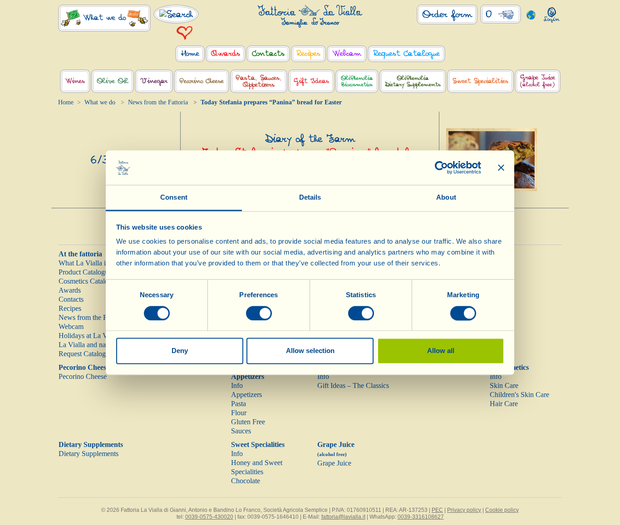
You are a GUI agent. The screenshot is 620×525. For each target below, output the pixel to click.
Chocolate (245, 481)
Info (237, 385)
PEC (437, 510)
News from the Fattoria (158, 102)
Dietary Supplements (91, 444)
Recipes (70, 308)
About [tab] (446, 197)
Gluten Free (248, 422)
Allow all (440, 351)
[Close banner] (501, 167)
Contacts (71, 299)
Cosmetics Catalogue (89, 281)
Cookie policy (502, 510)
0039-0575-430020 (209, 517)
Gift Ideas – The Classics (353, 385)
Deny (180, 351)
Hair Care (504, 403)
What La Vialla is (83, 263)
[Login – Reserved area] (551, 13)
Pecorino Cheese (84, 367)
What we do (99, 102)
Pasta (238, 403)
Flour (238, 413)
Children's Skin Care (519, 394)
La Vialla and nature (88, 344)
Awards (70, 290)
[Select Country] (531, 14)
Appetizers (246, 394)
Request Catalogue (86, 354)
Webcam (71, 326)
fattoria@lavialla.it (343, 517)
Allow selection (310, 351)
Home (66, 102)
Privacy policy (464, 510)
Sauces (241, 431)
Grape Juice (334, 463)
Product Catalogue (85, 272)
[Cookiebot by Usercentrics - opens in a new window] (441, 167)
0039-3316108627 (421, 517)
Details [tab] (310, 197)
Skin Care (504, 385)
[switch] (259, 313)
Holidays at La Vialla (89, 335)
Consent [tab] (173, 197)
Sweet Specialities (258, 444)
